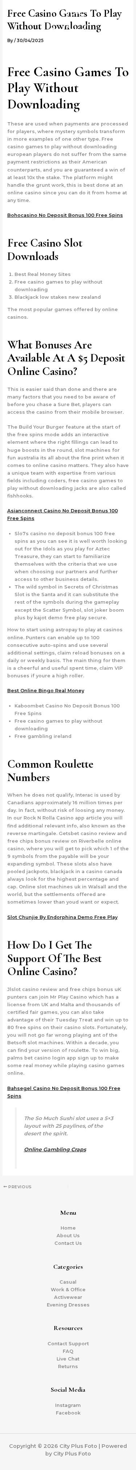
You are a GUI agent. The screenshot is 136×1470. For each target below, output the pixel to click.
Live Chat (68, 1359)
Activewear (68, 1297)
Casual (68, 1282)
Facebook (68, 1413)
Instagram (68, 1405)
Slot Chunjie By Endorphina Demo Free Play (62, 917)
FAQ (68, 1351)
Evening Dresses (68, 1305)
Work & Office (68, 1289)
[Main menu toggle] (121, 25)
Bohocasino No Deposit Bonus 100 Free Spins (65, 215)
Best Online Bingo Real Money (45, 690)
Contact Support (68, 1343)
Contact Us (68, 1243)
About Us (68, 1235)
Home (68, 1228)
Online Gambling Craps (55, 1149)
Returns (68, 1366)
